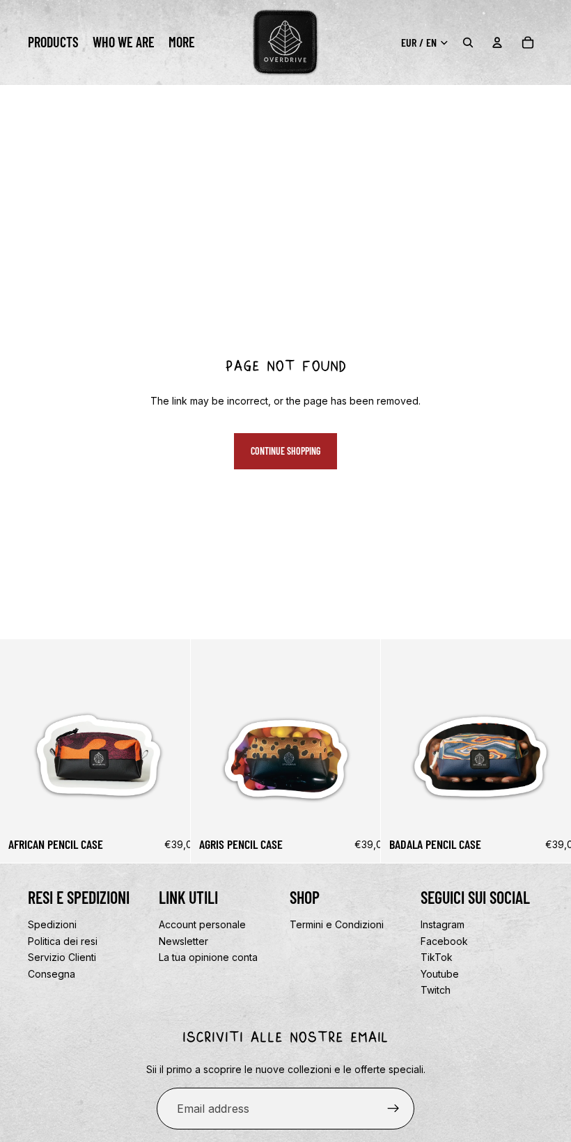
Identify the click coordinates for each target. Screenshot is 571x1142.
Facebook (444, 940)
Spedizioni (52, 924)
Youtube (440, 974)
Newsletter (183, 940)
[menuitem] (182, 42)
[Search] (468, 42)
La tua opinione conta (208, 957)
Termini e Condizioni (337, 924)
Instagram (442, 924)
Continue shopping (285, 451)
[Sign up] (393, 1108)
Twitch (436, 990)
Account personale (202, 924)
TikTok (437, 957)
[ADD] (168, 807)
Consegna (51, 974)
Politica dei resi (62, 940)
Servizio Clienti (62, 957)
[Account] (497, 42)
